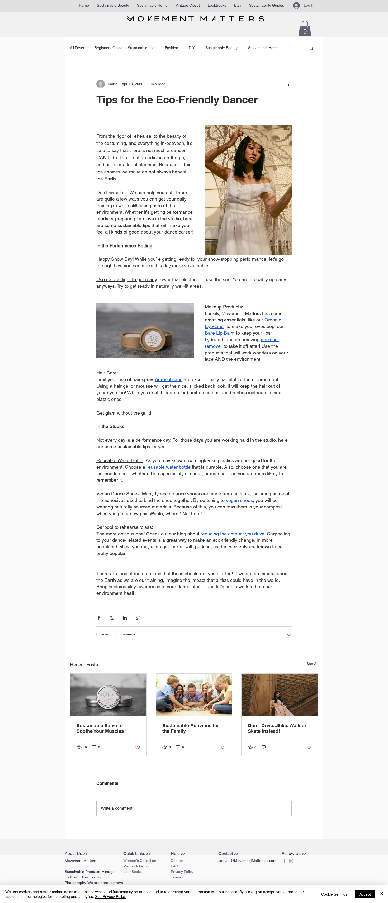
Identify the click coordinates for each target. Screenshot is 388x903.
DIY (192, 48)
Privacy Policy (182, 871)
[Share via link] (137, 617)
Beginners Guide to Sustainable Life (124, 48)
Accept (365, 894)
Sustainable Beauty (221, 48)
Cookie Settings (334, 894)
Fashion (171, 48)
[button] (304, 28)
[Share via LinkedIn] (124, 617)
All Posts (77, 48)
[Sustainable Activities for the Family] (194, 695)
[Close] (381, 894)
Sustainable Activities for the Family (190, 728)
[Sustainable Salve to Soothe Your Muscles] (108, 695)
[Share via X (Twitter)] (111, 617)
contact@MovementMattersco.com (247, 860)
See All (312, 664)
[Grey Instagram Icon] (291, 861)
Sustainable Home (263, 48)
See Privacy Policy (110, 896)
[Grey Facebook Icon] (284, 861)
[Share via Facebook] (98, 617)
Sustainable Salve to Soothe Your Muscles (100, 728)
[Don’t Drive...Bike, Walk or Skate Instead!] (280, 695)
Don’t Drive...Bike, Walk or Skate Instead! (277, 728)
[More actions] (288, 84)
